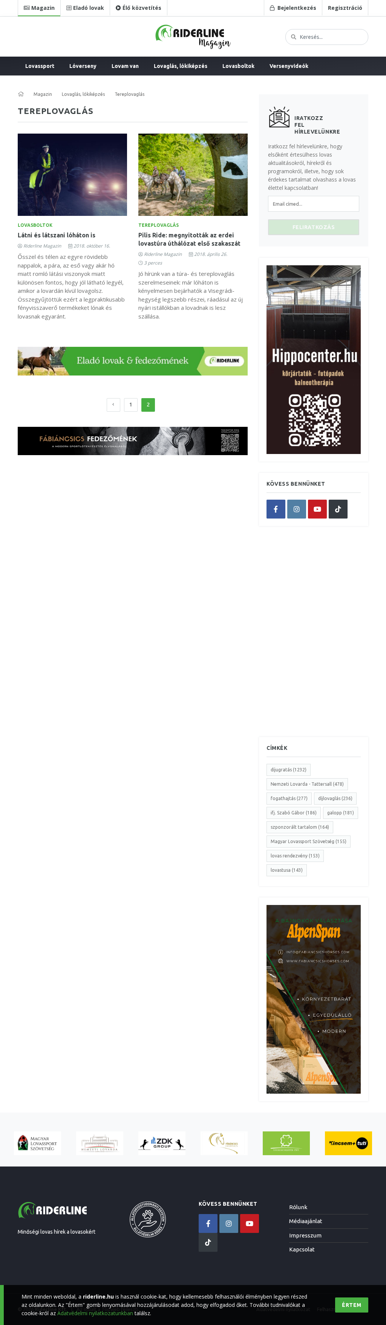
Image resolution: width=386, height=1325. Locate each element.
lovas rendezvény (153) (295, 855)
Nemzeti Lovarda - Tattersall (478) (307, 784)
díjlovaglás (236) (335, 798)
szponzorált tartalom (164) (300, 827)
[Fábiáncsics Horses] (224, 1143)
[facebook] (276, 509)
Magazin (43, 94)
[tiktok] (338, 509)
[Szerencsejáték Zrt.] (286, 1143)
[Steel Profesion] (161, 1143)
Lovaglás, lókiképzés (180, 66)
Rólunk (298, 1207)
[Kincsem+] (348, 1143)
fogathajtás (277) (289, 798)
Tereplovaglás (158, 225)
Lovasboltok (238, 66)
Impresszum (305, 1235)
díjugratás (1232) (288, 769)
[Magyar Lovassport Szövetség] (37, 1143)
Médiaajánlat (305, 1221)
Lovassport (39, 66)
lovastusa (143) (287, 870)
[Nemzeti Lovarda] (99, 1143)
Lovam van (125, 66)
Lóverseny (82, 66)
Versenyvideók (289, 66)
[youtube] (317, 509)
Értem (351, 1305)
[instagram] (296, 509)
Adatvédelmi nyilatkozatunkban (95, 1313)
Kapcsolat (302, 1249)
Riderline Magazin (42, 246)
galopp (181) (340, 812)
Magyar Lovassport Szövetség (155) (308, 841)
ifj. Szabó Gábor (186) (294, 812)
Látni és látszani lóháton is (56, 235)
